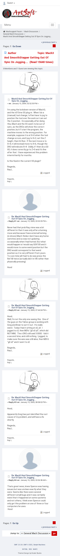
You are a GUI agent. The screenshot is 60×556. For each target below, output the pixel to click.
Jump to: (15, 533)
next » (54, 42)
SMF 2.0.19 (18, 545)
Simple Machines (39, 545)
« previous (46, 42)
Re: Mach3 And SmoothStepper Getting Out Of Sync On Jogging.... (30, 217)
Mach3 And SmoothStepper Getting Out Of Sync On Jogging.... (32, 100)
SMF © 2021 (28, 545)
